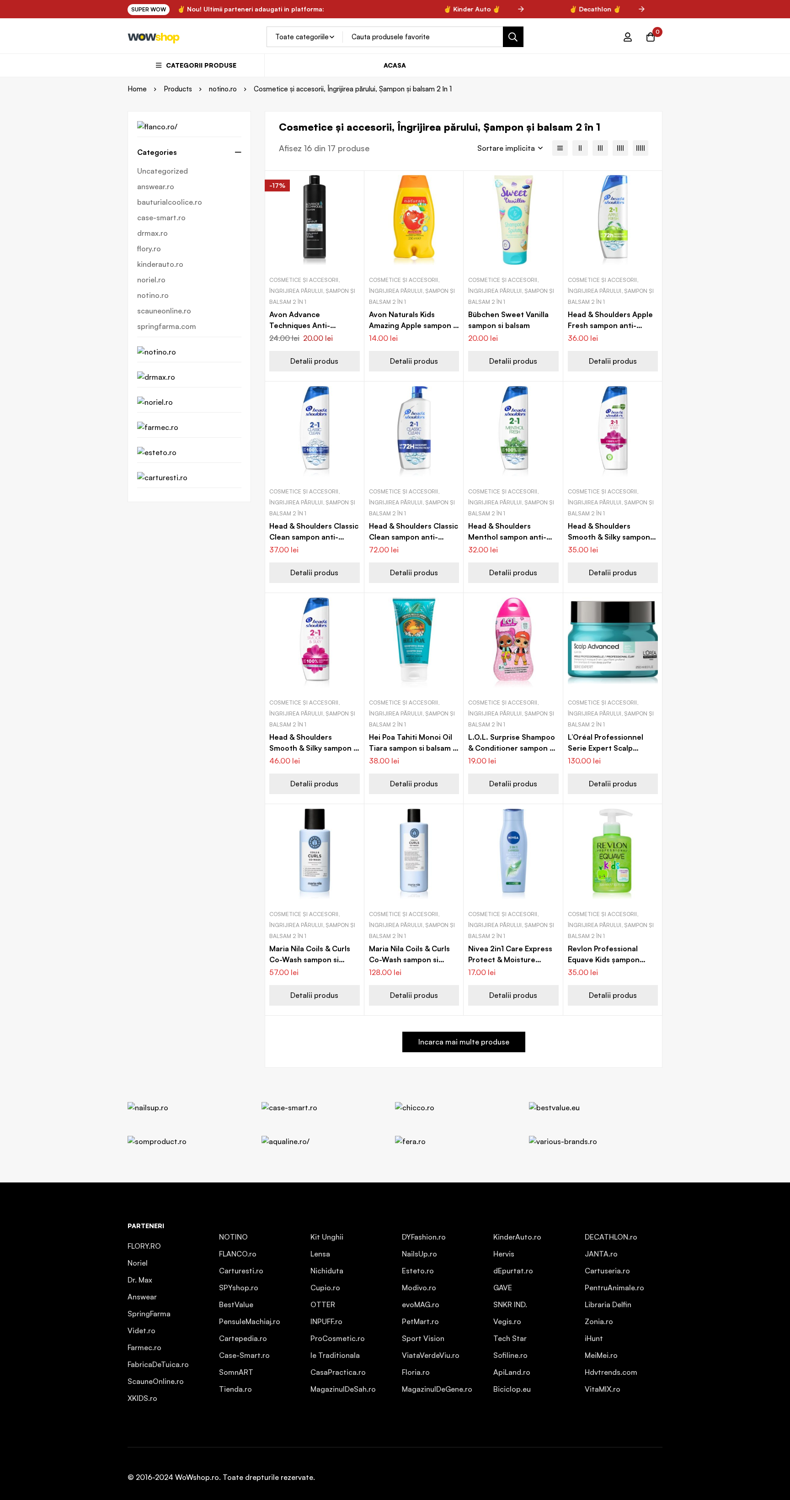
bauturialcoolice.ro (169, 202)
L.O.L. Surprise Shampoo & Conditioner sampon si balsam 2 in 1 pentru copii (512, 747)
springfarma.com (166, 326)
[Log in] (627, 37)
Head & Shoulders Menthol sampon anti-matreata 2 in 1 (507, 536)
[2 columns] (580, 148)
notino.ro (223, 89)
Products (178, 89)
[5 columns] (640, 148)
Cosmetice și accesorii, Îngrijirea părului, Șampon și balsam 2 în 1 (312, 290)
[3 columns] (600, 148)
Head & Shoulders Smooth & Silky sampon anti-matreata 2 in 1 (609, 536)
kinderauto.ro (160, 264)
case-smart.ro (161, 217)
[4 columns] (620, 148)
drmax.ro (152, 233)
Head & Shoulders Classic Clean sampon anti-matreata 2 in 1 (313, 536)
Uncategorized (162, 170)
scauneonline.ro (164, 310)
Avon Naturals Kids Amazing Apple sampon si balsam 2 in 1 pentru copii (414, 325)
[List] (560, 148)
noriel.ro (151, 279)
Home (137, 89)
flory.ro (149, 248)
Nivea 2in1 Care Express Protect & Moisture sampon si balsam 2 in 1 (510, 959)
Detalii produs (314, 361)
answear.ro (155, 186)
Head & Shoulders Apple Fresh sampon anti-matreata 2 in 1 (610, 325)
